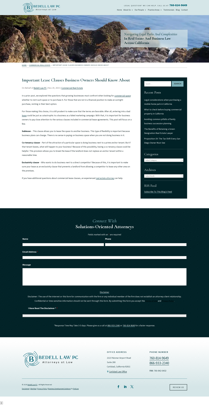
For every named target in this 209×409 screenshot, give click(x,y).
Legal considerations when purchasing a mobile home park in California (162, 101)
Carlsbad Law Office (118, 371)
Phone (108, 238)
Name (25, 238)
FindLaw (76, 388)
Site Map (33, 388)
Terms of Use (151, 300)
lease (24, 115)
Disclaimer (104, 292)
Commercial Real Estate (72, 87)
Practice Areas (154, 10)
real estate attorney (105, 178)
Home (119, 10)
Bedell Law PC (40, 87)
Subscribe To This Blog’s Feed (158, 191)
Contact (184, 10)
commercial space (122, 95)
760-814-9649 (178, 5)
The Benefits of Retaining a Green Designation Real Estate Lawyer (159, 131)
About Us (127, 10)
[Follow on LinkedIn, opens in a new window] (125, 387)
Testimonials (168, 10)
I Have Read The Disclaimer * (43, 308)
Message (26, 264)
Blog (178, 10)
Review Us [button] (178, 387)
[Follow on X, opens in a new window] (132, 387)
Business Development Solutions (59, 388)
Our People (139, 10)
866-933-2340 (113, 325)
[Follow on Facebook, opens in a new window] (118, 387)
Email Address (30, 251)
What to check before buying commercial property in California (163, 111)
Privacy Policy (168, 300)
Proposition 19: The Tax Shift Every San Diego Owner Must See (162, 140)
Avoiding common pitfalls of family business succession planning (159, 121)
